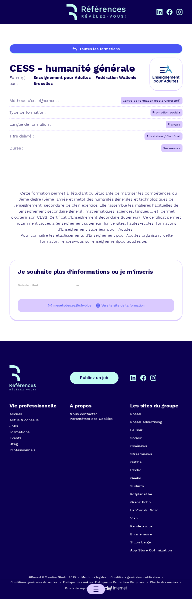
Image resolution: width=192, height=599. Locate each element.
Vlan (134, 518)
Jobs (14, 426)
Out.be (136, 462)
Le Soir (136, 430)
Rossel (135, 414)
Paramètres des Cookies (91, 419)
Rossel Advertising (146, 422)
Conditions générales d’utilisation (135, 577)
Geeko (135, 478)
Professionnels (22, 450)
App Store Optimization (151, 550)
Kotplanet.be (141, 494)
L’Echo (136, 470)
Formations (20, 432)
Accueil (16, 414)
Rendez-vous (141, 526)
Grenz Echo (140, 502)
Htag (14, 444)
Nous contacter (83, 414)
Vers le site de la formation (123, 305)
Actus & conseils (24, 420)
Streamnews (141, 454)
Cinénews (138, 446)
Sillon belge (140, 542)
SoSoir (136, 438)
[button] (95, 589)
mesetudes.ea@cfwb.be (73, 305)
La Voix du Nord (144, 510)
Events (15, 438)
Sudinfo (137, 486)
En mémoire (141, 534)
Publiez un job (94, 377)
